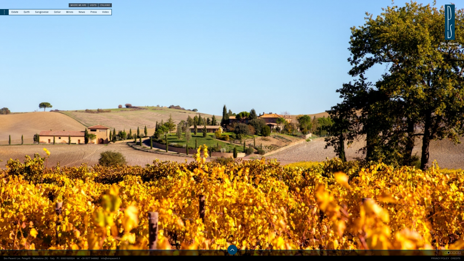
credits (455, 258)
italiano (105, 5)
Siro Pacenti (10, 258)
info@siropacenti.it (110, 258)
